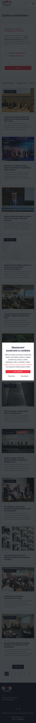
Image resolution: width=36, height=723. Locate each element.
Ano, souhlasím (18, 371)
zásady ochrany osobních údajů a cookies (18, 364)
